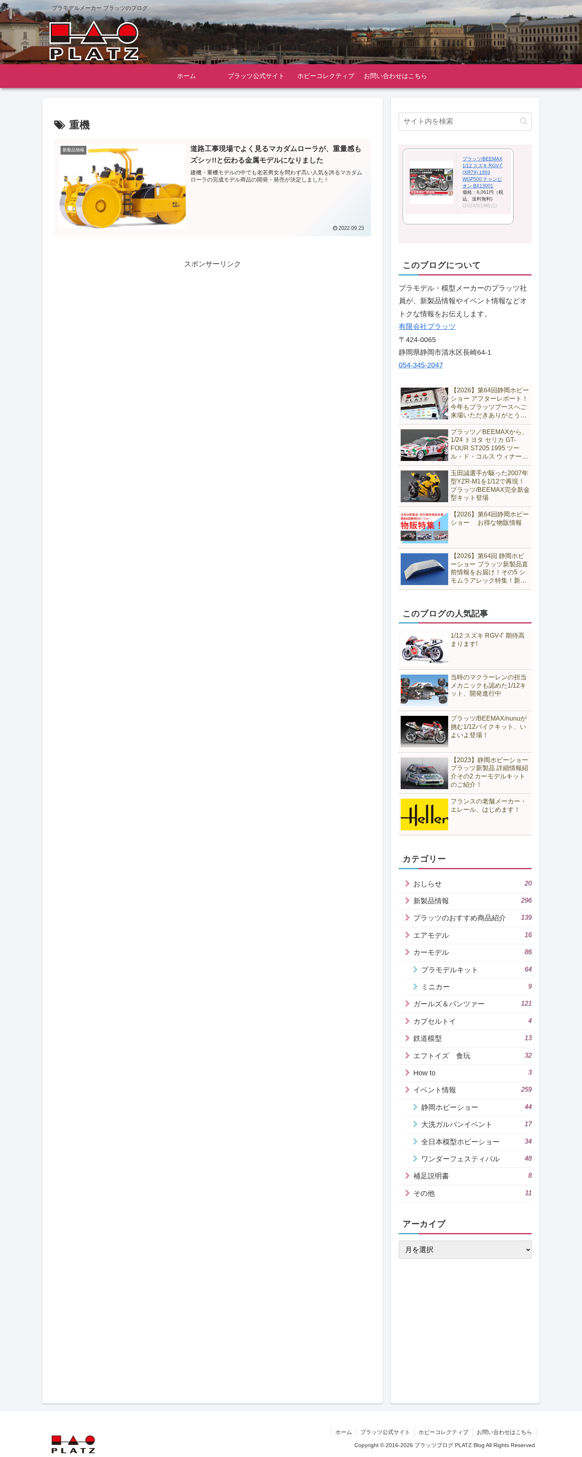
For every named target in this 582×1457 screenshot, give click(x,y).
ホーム (343, 1432)
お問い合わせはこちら (504, 1432)
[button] (524, 121)
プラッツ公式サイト (385, 1432)
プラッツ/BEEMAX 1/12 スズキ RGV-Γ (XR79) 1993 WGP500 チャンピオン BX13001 (482, 172)
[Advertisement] (212, 326)
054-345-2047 (421, 365)
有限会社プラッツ (427, 327)
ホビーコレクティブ (443, 1432)
